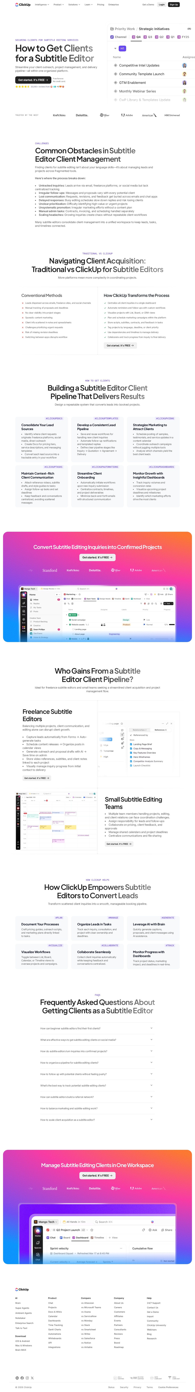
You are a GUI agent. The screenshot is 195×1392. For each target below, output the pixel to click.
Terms (150, 1387)
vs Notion (86, 1342)
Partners (118, 1325)
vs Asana (86, 1311)
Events (117, 1320)
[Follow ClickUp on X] (32, 1378)
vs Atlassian (87, 1303)
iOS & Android (22, 1341)
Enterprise (113, 4)
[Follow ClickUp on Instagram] (27, 1378)
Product (52, 1298)
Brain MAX (20, 1350)
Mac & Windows (23, 1345)
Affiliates (118, 1316)
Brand (117, 1342)
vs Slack (85, 1325)
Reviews (118, 1334)
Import (150, 1316)
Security (124, 1387)
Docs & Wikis (55, 1311)
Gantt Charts (54, 1329)
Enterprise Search (24, 1323)
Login (162, 4)
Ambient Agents (23, 1313)
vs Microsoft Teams (91, 1307)
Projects (52, 1307)
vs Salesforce (88, 1338)
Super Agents (22, 1308)
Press (117, 1338)
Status (111, 1387)
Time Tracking (55, 1325)
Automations (54, 1334)
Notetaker (20, 1318)
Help (149, 1298)
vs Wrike (85, 1334)
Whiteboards (54, 1338)
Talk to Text (21, 1328)
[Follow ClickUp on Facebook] (22, 1378)
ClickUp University (156, 1325)
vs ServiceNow (89, 1316)
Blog (149, 1334)
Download (20, 1336)
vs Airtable (86, 1347)
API (50, 1342)
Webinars (152, 1329)
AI (16, 1298)
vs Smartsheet (88, 1329)
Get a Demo (153, 1312)
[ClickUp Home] (22, 4)
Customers (119, 1311)
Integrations (54, 1347)
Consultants (120, 1329)
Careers (118, 1307)
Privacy (137, 1387)
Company (119, 1298)
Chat (50, 1303)
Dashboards (54, 1320)
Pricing (100, 4)
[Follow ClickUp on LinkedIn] (17, 1378)
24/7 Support (153, 1303)
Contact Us (152, 1307)
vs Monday (86, 1320)
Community (152, 1320)
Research (151, 1338)
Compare (86, 1298)
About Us (119, 1303)
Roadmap (119, 1347)
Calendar (52, 1316)
